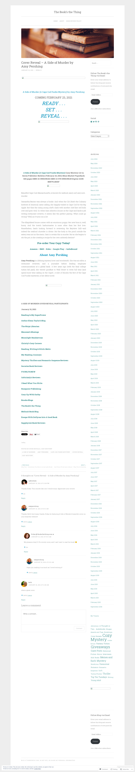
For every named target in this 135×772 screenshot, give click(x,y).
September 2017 (96, 463)
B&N (42, 249)
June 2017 (94, 477)
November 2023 (96, 168)
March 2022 (95, 231)
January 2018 (95, 446)
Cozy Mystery (46, 449)
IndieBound (71, 249)
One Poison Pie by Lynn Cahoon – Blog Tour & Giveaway (70, 466)
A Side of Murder (28, 452)
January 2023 (95, 195)
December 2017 (96, 450)
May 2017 (94, 481)
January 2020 (95, 338)
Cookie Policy (37, 768)
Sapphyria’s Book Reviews (33, 423)
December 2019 (96, 343)
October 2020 (95, 298)
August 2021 (95, 257)
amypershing (34, 506)
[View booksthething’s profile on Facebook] (91, 122)
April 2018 (94, 432)
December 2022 (96, 199)
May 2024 (94, 163)
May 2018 (94, 428)
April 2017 (94, 486)
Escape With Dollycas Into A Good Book (39, 417)
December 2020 (96, 289)
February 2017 (96, 495)
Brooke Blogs (27, 400)
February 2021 (96, 280)
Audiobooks (100, 629)
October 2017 (95, 459)
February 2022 (96, 235)
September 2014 (96, 607)
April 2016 (94, 540)
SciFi (100, 671)
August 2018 (95, 414)
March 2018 (95, 437)
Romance (94, 667)
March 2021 (95, 275)
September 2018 (96, 410)
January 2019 (95, 392)
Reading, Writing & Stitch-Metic (36, 349)
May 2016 (94, 535)
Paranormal (104, 664)
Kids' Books (95, 658)
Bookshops (108, 632)
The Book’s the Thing (31, 406)
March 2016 (95, 544)
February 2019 (96, 387)
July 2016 (94, 526)
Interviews (107, 654)
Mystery (101, 660)
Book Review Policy (73, 21)
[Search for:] (101, 63)
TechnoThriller (96, 674)
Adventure (95, 626)
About (61, 21)
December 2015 (96, 557)
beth (30, 582)
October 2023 (95, 172)
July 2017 (94, 472)
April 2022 (94, 226)
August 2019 (95, 360)
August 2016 (95, 522)
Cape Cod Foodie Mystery (60, 452)
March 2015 (95, 598)
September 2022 (96, 208)
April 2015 (94, 593)
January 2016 (95, 553)
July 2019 (94, 365)
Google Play (58, 249)
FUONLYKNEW (28, 372)
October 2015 (95, 566)
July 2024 (94, 159)
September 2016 (96, 517)
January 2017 (95, 499)
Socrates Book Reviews (31, 366)
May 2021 (94, 266)
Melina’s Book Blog (29, 411)
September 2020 (96, 302)
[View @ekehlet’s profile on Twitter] (94, 122)
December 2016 (96, 504)
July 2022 (94, 217)
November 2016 (96, 508)
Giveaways (100, 646)
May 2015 (94, 589)
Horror (99, 654)
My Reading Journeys (31, 355)
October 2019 (95, 352)
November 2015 (96, 562)
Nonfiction (95, 664)
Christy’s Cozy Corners (31, 343)
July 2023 (94, 177)
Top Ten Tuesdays (99, 677)
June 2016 (94, 531)
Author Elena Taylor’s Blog (33, 320)
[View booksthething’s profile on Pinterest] (98, 122)
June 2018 (94, 423)
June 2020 (94, 316)
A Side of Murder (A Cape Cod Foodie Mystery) (44, 173)
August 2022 (95, 213)
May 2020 (94, 320)
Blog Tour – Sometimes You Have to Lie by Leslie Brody (36, 466)
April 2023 (94, 186)
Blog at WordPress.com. (30, 760)
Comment (79, 628)
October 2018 (95, 405)
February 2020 (96, 334)
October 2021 (95, 249)
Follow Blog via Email (100, 715)
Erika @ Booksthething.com (41, 534)
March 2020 (95, 329)
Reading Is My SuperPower (33, 315)
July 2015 (94, 580)
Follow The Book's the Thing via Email (100, 74)
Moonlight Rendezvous (32, 338)
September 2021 (96, 253)
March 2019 (95, 383)
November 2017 (96, 454)
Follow (95, 102)
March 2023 (95, 190)
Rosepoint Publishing (31, 389)
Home (56, 21)
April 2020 (94, 325)
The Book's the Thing (67, 12)
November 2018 (96, 401)
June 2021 (94, 262)
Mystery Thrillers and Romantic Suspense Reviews (44, 360)
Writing (110, 677)
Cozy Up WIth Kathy (30, 394)
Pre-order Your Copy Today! (53, 243)
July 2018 (94, 419)
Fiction (107, 643)
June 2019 (94, 369)
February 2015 (96, 602)
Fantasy (99, 643)
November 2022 (96, 204)
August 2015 (95, 575)
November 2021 (96, 244)
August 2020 (95, 307)
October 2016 (95, 513)
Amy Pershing (43, 452)
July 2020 (94, 311)
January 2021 (95, 284)
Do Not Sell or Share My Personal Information (57, 760)
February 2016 (96, 548)
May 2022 (94, 222)
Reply (23, 498)
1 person (30, 522)
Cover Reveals (34, 449)
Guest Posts (96, 650)
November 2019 (96, 347)
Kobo (48, 249)
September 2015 (96, 571)
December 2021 (96, 240)
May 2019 (94, 374)
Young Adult (96, 680)
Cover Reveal (77, 452)
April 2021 (94, 271)
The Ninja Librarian (30, 326)
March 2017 (95, 490)
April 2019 (94, 378)
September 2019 (96, 356)
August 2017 (95, 468)
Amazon (34, 249)
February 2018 (96, 441)
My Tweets (95, 616)
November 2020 (96, 293)
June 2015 (94, 584)
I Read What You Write (31, 383)
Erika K (39, 70)
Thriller (106, 673)
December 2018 (96, 396)
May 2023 (94, 181)
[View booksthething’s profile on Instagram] (96, 122)
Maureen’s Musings (30, 332)
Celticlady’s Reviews (30, 377)
